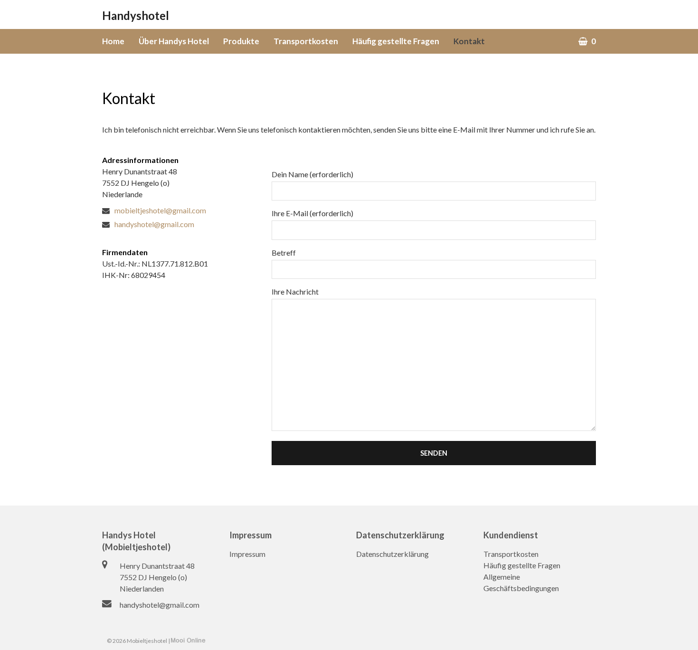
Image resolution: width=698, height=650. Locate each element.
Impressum (247, 553)
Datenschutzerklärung (392, 553)
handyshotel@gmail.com (159, 604)
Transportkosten (510, 553)
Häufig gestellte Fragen (521, 565)
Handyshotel (135, 15)
